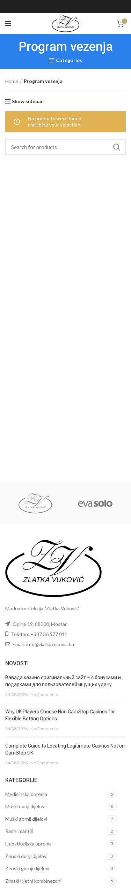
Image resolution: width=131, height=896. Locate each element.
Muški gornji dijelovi (26, 819)
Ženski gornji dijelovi (27, 868)
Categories (69, 60)
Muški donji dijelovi (25, 806)
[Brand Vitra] (95, 503)
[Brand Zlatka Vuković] (35, 503)
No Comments (44, 694)
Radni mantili (19, 831)
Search (116, 147)
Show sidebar (27, 101)
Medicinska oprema (26, 794)
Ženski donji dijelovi (26, 856)
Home (11, 81)
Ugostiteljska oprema (28, 844)
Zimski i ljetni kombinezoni (33, 881)
